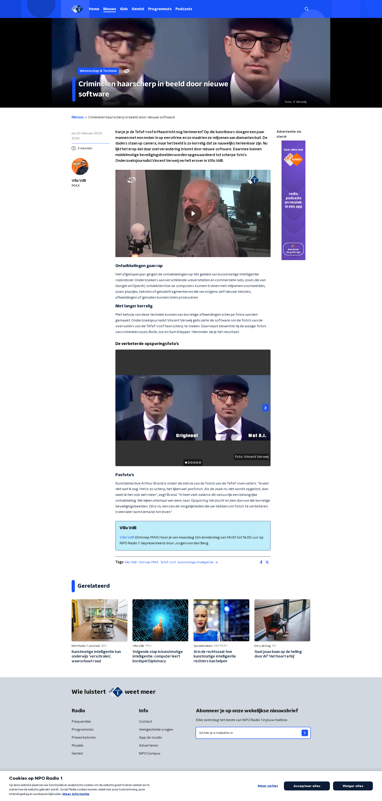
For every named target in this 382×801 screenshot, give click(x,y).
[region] (193, 213)
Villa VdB (130, 562)
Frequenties (81, 721)
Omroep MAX (148, 562)
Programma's (160, 9)
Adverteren (148, 745)
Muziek (77, 745)
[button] (306, 9)
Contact (145, 721)
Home (94, 9)
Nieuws (109, 9)
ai (216, 562)
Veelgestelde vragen (156, 729)
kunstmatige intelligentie (195, 562)
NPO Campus (149, 753)
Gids (124, 9)
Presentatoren (84, 737)
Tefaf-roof (168, 562)
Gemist (138, 9)
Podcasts (183, 9)
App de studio (150, 737)
